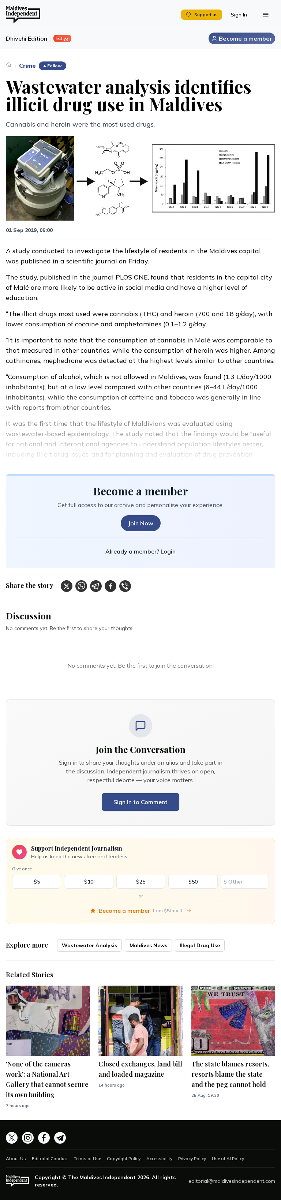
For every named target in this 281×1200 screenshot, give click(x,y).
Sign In (239, 14)
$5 (37, 881)
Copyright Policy (123, 1158)
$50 (193, 881)
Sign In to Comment (140, 802)
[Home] (9, 65)
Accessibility (159, 1158)
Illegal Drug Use (200, 945)
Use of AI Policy (228, 1158)
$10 (88, 881)
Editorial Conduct (50, 1158)
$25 (140, 881)
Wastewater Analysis (89, 945)
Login (168, 551)
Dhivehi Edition (26, 38)
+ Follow (52, 65)
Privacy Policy (192, 1158)
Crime (27, 65)
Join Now (140, 523)
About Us (16, 1158)
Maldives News (148, 945)
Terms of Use (87, 1158)
